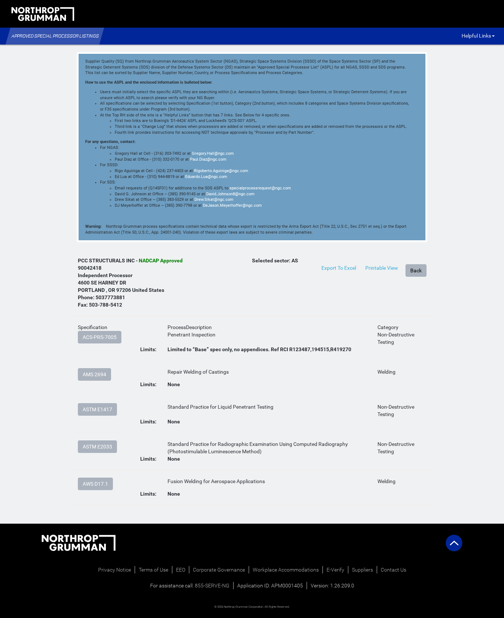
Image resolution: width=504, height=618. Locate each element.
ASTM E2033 (97, 447)
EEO (180, 570)
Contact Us (393, 570)
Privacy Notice (114, 570)
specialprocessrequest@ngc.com (260, 188)
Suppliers (362, 570)
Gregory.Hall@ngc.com (213, 153)
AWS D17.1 (95, 484)
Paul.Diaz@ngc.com (208, 159)
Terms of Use (153, 570)
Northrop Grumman (33, 35)
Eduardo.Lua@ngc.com (206, 176)
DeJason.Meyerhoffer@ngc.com (232, 205)
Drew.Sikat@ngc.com (214, 199)
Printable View (381, 268)
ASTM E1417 (97, 409)
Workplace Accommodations (286, 570)
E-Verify (335, 570)
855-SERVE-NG (212, 586)
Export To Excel (338, 268)
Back (416, 270)
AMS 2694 (94, 374)
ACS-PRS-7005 (100, 337)
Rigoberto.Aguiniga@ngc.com (221, 170)
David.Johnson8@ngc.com (230, 194)
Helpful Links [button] (476, 36)
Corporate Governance (219, 570)
